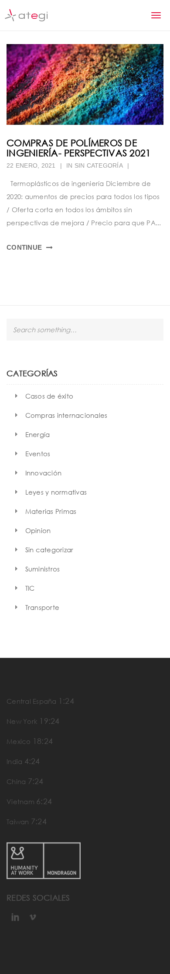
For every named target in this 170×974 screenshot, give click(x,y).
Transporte (42, 607)
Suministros (42, 569)
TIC (30, 588)
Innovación (43, 473)
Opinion (38, 530)
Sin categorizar (49, 550)
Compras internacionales (66, 415)
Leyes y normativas (56, 492)
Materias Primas (51, 511)
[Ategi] (26, 15)
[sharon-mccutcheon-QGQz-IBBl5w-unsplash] (85, 84)
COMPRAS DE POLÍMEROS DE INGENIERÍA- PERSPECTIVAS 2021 (79, 147)
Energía (37, 434)
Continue (24, 247)
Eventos (38, 454)
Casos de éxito (49, 396)
